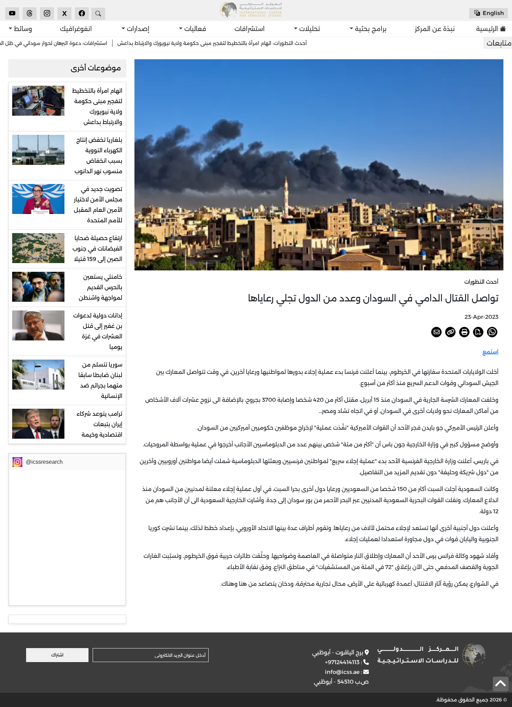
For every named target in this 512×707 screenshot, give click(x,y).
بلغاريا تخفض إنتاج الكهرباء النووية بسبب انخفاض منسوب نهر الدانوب (98, 156)
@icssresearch (44, 462)
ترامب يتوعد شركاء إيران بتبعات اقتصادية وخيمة (99, 424)
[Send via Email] (436, 332)
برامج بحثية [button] (370, 29)
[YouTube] (12, 13)
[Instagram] (47, 13)
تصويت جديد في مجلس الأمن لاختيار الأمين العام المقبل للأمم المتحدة (98, 205)
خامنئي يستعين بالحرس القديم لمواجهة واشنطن (100, 287)
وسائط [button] (22, 29)
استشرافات (249, 29)
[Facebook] (82, 13)
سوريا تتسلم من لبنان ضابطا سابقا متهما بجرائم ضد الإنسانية (100, 380)
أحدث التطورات (481, 281)
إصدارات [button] (137, 29)
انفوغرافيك (76, 29)
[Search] (98, 14)
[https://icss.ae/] (431, 655)
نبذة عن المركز (435, 29)
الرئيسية (489, 29)
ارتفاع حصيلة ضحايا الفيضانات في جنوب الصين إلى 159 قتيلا (97, 248)
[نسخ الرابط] (450, 332)
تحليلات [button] (308, 29)
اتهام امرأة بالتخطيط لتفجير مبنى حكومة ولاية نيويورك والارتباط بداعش (97, 106)
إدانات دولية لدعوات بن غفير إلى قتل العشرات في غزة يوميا (97, 331)
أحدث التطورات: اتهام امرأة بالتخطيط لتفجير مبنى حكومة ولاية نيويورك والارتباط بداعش (242, 43)
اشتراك (57, 655)
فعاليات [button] (194, 29)
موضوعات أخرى (96, 68)
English (492, 13)
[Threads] (30, 13)
